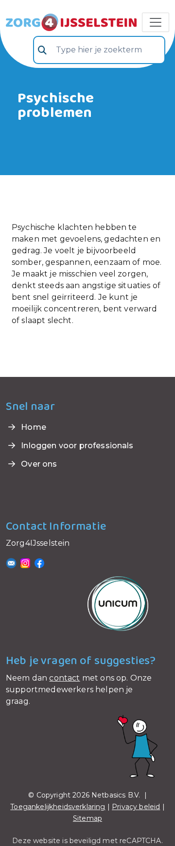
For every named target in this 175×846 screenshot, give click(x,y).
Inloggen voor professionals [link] (76, 445)
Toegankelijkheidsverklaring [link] (57, 806)
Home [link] (32, 427)
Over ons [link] (38, 464)
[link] (71, 21)
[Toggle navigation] (155, 22)
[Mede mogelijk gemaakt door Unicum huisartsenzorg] (118, 603)
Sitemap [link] (87, 818)
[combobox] (99, 50)
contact (64, 678)
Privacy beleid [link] (136, 806)
